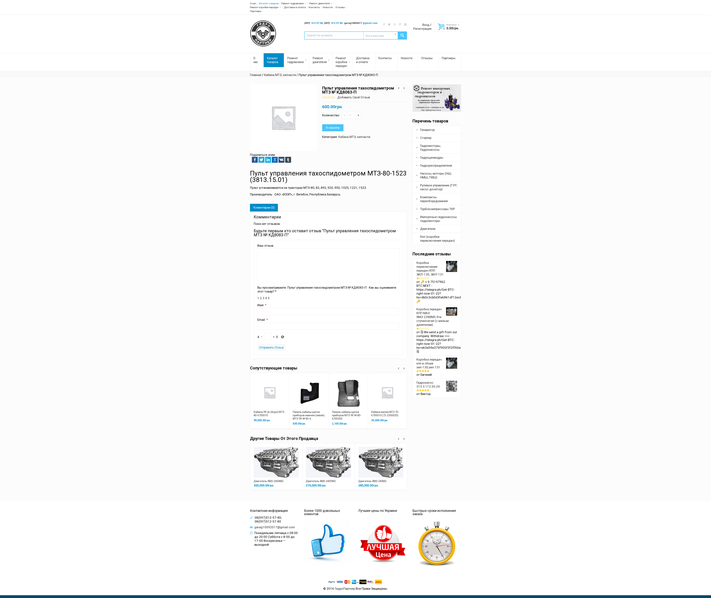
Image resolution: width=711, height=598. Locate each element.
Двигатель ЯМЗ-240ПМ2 (321, 481)
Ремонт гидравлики (292, 3)
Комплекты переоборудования (434, 199)
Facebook (255, 160)
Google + (275, 160)
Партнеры (255, 11)
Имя (260, 305)
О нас (253, 3)
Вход (425, 25)
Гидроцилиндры (431, 157)
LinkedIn (268, 160)
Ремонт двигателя (319, 3)
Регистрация (422, 29)
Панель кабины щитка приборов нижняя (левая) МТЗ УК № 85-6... (308, 415)
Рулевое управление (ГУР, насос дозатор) (438, 187)
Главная (255, 75)
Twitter (261, 160)
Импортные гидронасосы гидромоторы (438, 219)
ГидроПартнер (345, 588)
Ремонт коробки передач (264, 7)
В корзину (333, 127)
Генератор (427, 130)
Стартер (425, 138)
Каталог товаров (269, 3)
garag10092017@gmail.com (274, 527)
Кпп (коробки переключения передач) (437, 238)
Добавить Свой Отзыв (353, 97)
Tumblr (288, 160)
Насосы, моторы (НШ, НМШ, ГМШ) (436, 175)
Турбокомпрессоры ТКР (437, 209)
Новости (328, 7)
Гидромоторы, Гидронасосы (430, 147)
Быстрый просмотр (270, 388)
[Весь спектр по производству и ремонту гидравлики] (263, 33)
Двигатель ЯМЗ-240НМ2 (268, 481)
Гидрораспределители (436, 165)
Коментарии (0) (264, 207)
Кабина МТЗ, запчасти (280, 75)
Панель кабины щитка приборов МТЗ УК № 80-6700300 (346, 415)
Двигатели (427, 229)
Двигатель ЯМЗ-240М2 (372, 481)
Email (261, 320)
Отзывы (340, 7)
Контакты (314, 7)
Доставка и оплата (295, 7)
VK (281, 160)
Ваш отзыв (265, 245)
